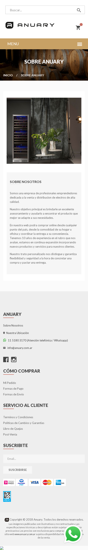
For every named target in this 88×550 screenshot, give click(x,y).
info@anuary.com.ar (19, 348)
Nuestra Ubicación (17, 333)
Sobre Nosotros (13, 325)
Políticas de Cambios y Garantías (23, 423)
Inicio (8, 75)
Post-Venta (10, 434)
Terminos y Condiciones (18, 417)
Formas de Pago (13, 388)
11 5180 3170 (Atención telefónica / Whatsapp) (37, 340)
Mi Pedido (9, 383)
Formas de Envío (13, 394)
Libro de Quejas (13, 428)
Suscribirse (18, 470)
